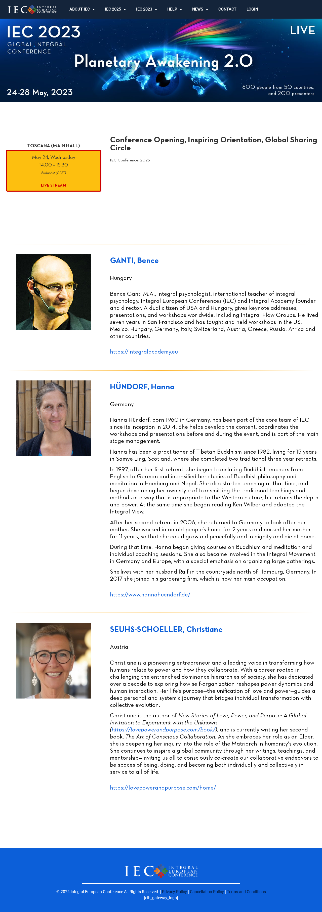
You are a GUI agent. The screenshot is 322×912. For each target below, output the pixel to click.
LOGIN (252, 9)
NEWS (197, 9)
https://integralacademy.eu (144, 352)
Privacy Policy (174, 891)
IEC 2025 (113, 9)
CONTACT (227, 9)
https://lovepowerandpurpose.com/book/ (163, 730)
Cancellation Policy (207, 891)
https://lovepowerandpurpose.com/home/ (163, 788)
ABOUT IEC (79, 9)
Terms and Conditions (246, 891)
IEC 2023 (144, 9)
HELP (172, 9)
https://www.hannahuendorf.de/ (150, 595)
